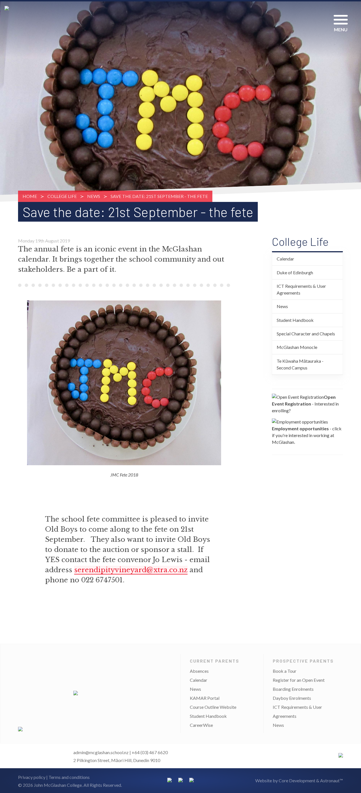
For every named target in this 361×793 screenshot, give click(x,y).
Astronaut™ (331, 780)
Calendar (285, 258)
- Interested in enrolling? (305, 403)
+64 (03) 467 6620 (150, 752)
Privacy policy (31, 777)
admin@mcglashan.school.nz (101, 752)
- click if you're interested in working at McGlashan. (307, 435)
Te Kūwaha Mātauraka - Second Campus (300, 364)
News (93, 196)
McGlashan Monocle (297, 347)
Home (30, 196)
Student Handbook (295, 320)
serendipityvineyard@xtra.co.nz (131, 570)
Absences (199, 671)
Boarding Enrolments (293, 689)
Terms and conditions (69, 777)
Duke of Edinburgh (295, 272)
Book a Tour (284, 671)
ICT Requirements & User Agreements (301, 289)
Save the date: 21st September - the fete (159, 196)
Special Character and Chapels (306, 333)
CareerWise (201, 725)
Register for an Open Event (299, 680)
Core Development (297, 780)
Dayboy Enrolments (292, 698)
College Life (62, 196)
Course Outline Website (213, 707)
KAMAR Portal (204, 698)
